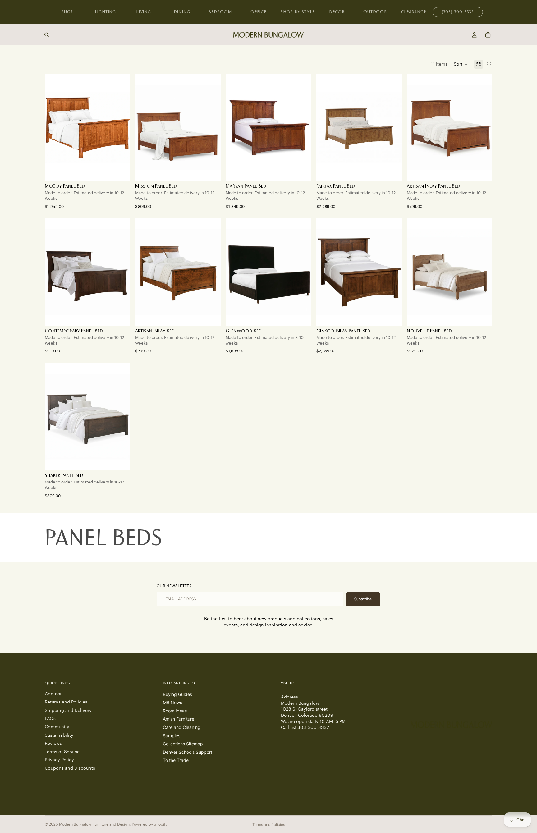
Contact (53, 694)
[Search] (46, 35)
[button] (461, 64)
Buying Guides (177, 694)
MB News (172, 702)
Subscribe (363, 599)
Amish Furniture (178, 718)
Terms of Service (62, 752)
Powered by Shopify (149, 824)
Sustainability (59, 735)
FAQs (50, 718)
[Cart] (488, 35)
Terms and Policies (268, 824)
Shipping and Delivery (68, 710)
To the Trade (176, 760)
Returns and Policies (66, 702)
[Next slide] (121, 127)
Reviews (53, 743)
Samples (171, 735)
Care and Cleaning (181, 727)
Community (57, 727)
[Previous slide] (54, 127)
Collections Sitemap (183, 743)
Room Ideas (175, 710)
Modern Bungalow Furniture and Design (94, 824)
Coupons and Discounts (70, 768)
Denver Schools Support (187, 752)
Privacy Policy (59, 760)
